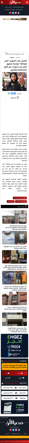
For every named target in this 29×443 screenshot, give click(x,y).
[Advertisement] (14, 36)
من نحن (7, 433)
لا (6, 373)
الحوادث (12, 57)
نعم (19, 373)
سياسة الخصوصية (16, 433)
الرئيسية (18, 57)
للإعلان (24, 433)
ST (7, 436)
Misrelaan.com (14, 427)
